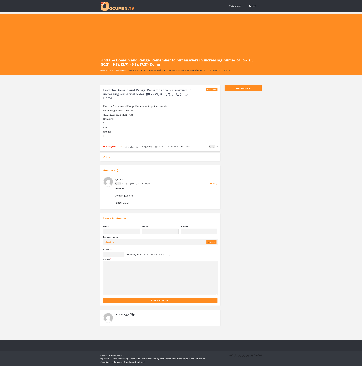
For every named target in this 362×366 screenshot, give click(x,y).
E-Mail (145, 226)
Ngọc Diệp (148, 146)
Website (184, 226)
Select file (109, 242)
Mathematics (121, 70)
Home (102, 70)
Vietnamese (235, 6)
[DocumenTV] (117, 6)
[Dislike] (213, 146)
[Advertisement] (181, 33)
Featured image (110, 237)
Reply (215, 183)
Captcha (107, 249)
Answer (107, 259)
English (252, 6)
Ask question (243, 88)
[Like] (210, 146)
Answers (173, 146)
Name (106, 226)
